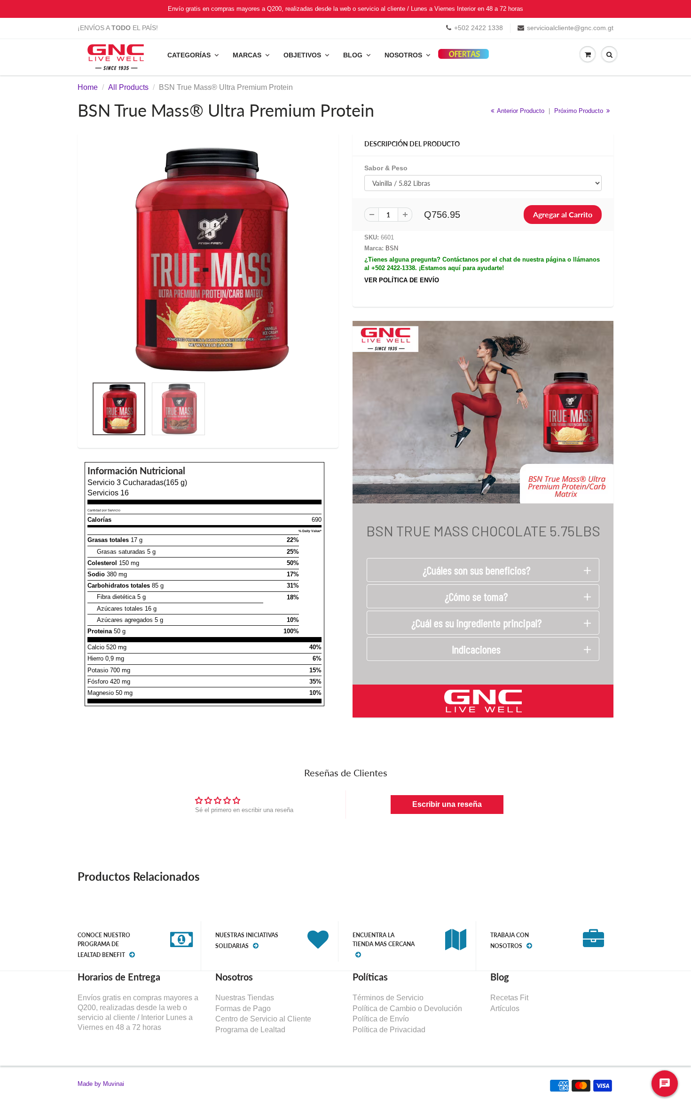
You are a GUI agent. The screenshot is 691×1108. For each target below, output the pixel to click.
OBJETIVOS (302, 55)
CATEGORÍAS (189, 55)
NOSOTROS (403, 55)
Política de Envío (381, 1019)
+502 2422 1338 (478, 28)
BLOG (352, 55)
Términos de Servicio (388, 998)
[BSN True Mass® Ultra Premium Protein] (208, 259)
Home (88, 87)
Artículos (504, 1008)
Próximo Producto (579, 110)
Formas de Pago (243, 1008)
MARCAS (247, 55)
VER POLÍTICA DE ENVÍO (401, 280)
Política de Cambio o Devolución (407, 1008)
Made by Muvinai (101, 1083)
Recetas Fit (509, 998)
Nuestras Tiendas (244, 998)
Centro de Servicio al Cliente (263, 1019)
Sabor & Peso (386, 168)
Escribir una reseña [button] (447, 804)
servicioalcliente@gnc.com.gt (570, 28)
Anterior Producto (519, 110)
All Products (128, 87)
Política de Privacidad (389, 1030)
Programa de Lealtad (250, 1030)
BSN (391, 248)
